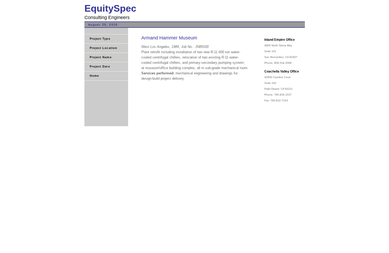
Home (94, 75)
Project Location (103, 47)
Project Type (100, 38)
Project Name (101, 57)
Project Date (100, 66)
